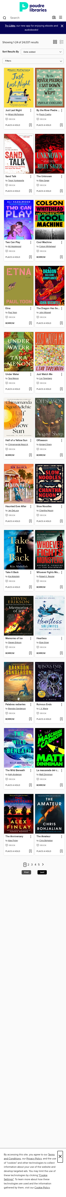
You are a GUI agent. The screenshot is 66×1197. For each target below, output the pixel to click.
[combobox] (26, 18)
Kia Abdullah (14, 576)
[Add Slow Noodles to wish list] (61, 521)
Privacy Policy (34, 1158)
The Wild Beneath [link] (15, 770)
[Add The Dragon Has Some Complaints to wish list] (61, 323)
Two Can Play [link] (12, 242)
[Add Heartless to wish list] (61, 653)
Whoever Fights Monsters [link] (48, 572)
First (26, 872)
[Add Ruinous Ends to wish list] (61, 719)
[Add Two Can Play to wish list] (30, 257)
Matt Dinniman (46, 774)
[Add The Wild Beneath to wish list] (30, 785)
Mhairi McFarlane (16, 114)
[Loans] (54, 18)
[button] (55, 43)
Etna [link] (7, 308)
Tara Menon (13, 378)
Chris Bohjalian (46, 840)
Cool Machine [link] (44, 242)
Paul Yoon (12, 312)
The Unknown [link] (44, 176)
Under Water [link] (12, 374)
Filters (8, 61)
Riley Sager (44, 180)
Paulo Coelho (45, 114)
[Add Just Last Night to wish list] (30, 125)
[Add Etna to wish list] (30, 323)
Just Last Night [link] (13, 110)
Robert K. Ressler (46, 576)
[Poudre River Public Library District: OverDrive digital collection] (33, 7)
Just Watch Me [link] (44, 374)
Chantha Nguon (46, 510)
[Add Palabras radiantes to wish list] (30, 719)
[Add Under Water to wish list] (30, 389)
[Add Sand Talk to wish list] (30, 191)
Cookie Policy (42, 1187)
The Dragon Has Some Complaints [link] (48, 308)
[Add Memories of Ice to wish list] (30, 653)
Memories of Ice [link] (14, 638)
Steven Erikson (14, 642)
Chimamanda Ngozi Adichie (19, 444)
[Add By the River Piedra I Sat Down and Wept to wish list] (61, 125)
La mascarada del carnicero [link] (48, 770)
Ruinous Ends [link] (44, 704)
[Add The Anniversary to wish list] (30, 851)
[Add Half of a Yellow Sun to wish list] (30, 455)
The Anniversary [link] (14, 836)
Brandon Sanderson (17, 708)
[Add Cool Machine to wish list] (61, 257)
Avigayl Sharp (45, 444)
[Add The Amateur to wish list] (61, 851)
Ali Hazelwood (14, 246)
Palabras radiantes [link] (15, 704)
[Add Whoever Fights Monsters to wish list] (61, 587)
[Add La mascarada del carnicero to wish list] (61, 785)
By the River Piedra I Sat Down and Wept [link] (48, 110)
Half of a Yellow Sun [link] (16, 440)
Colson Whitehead (47, 246)
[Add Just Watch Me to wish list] (61, 389)
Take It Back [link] (12, 572)
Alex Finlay (13, 840)
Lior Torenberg (45, 378)
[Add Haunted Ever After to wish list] (30, 521)
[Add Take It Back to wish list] (30, 587)
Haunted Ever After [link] (15, 506)
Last (42, 872)
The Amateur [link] (43, 836)
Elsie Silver (44, 642)
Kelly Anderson (15, 774)
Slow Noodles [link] (44, 506)
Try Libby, (10, 26)
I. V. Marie (43, 708)
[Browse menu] (61, 17)
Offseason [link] (42, 440)
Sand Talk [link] (10, 176)
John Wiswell (45, 312)
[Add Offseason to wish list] (61, 455)
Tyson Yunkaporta (16, 180)
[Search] (4, 17)
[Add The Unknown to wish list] (61, 191)
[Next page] (43, 865)
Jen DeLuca (13, 510)
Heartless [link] (42, 638)
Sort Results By (10, 51)
